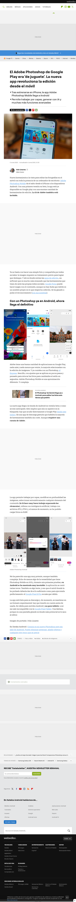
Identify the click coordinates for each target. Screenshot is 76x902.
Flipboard (62, 7)
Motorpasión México (63, 885)
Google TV (9, 58)
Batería (38, 58)
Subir (66, 838)
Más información (12, 900)
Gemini (17, 58)
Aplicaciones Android (59, 806)
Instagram (65, 7)
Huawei (6, 813)
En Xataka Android (40, 390)
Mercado (55, 810)
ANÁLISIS (9, 7)
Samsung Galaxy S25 (24, 761)
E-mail (36, 110)
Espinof (34, 850)
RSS (28, 788)
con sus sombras (39, 293)
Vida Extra (21, 850)
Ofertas (31, 58)
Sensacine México (37, 884)
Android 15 (51, 761)
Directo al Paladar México (51, 885)
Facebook (27, 110)
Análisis (30, 806)
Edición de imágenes (50, 638)
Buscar (69, 830)
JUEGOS (37, 7)
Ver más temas (10, 822)
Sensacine (35, 848)
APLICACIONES (28, 7)
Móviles (73, 58)
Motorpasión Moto (65, 850)
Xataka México (9, 884)
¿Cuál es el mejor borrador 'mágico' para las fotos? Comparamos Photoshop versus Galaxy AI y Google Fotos (42, 755)
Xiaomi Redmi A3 (39, 761)
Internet (65, 58)
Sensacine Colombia (35, 887)
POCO (58, 58)
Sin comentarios (18, 110)
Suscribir (36, 774)
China (24, 58)
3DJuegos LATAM (23, 884)
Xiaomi (46, 58)
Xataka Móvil (8, 850)
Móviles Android (9, 806)
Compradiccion (9, 872)
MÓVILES (18, 7)
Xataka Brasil (8, 887)
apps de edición (51, 278)
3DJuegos (21, 848)
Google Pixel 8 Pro (34, 594)
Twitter (72, 7)
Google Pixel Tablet (43, 609)
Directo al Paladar (51, 848)
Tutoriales (7, 810)
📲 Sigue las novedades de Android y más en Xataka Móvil (36, 53)
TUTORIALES (47, 7)
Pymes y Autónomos (21, 870)
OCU (52, 58)
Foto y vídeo (29, 638)
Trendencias (8, 866)
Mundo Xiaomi (8, 859)
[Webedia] (71, 1)
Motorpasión (63, 848)
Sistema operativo (34, 810)
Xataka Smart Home (10, 856)
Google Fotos (51, 284)
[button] (22, 169)
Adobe (38, 638)
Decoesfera (8, 869)
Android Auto (32, 817)
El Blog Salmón (22, 866)
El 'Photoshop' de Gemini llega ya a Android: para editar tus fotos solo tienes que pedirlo (49, 395)
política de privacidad (30, 778)
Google (30, 813)
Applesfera (7, 853)
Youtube (69, 7)
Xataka (6, 848)
